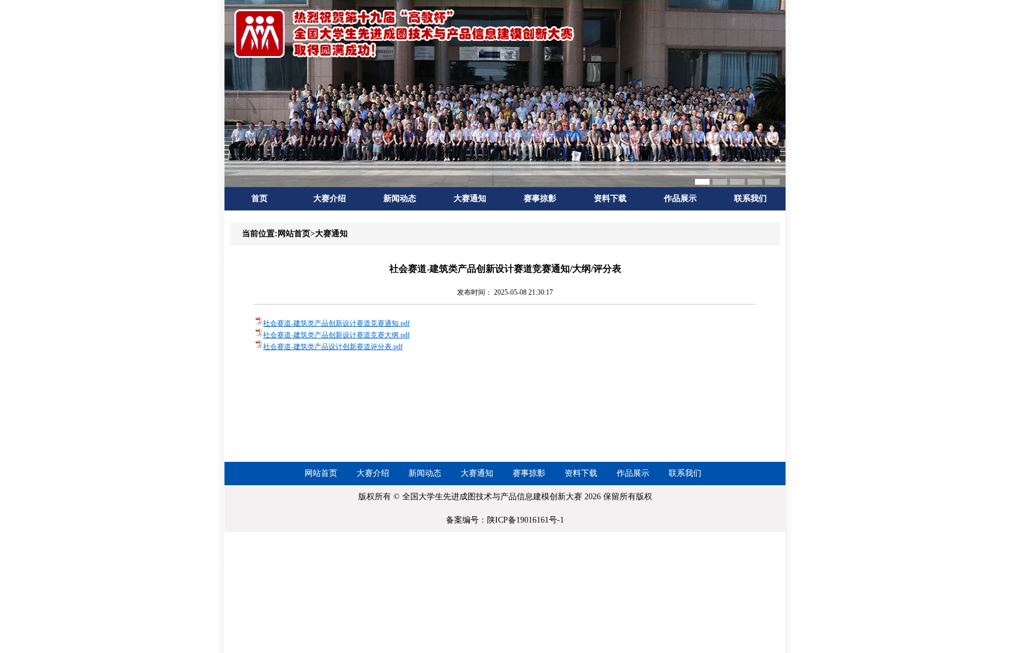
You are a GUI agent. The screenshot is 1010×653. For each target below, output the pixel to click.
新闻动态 (399, 198)
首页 (259, 198)
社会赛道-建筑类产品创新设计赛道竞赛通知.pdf (336, 323)
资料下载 (610, 198)
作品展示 (680, 198)
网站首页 (321, 473)
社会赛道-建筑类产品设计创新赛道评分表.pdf (333, 347)
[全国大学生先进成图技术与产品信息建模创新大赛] (405, 57)
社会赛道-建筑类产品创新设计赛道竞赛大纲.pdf (336, 335)
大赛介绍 (329, 198)
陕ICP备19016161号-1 (525, 520)
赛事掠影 (540, 198)
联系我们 (750, 198)
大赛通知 (470, 198)
